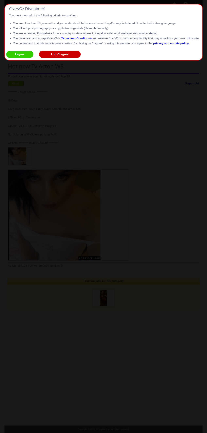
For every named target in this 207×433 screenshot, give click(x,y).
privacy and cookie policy (171, 43)
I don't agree (59, 54)
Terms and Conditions (76, 38)
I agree (19, 54)
